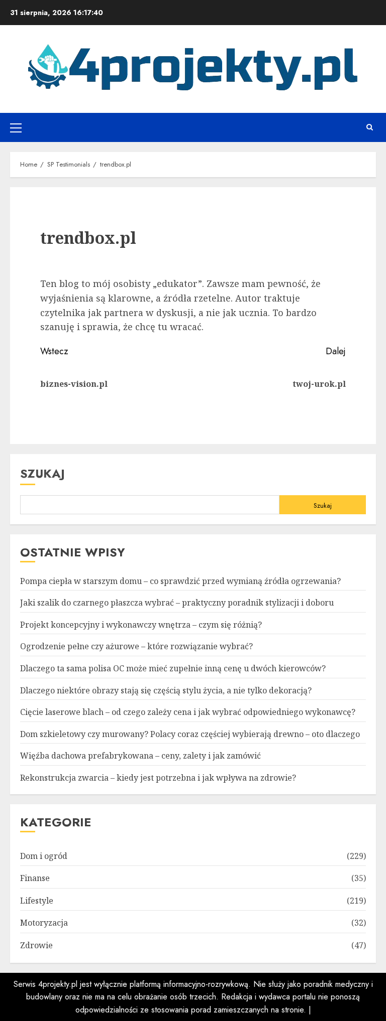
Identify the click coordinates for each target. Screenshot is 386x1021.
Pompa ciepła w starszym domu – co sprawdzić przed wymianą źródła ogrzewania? (180, 581)
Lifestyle (36, 900)
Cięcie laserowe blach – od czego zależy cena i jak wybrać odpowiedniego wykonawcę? (187, 711)
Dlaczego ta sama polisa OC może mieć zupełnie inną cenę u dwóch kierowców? (173, 668)
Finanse (35, 878)
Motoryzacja (44, 922)
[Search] (369, 127)
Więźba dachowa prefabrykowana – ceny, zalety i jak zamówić (140, 755)
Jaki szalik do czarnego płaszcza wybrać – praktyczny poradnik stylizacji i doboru (177, 602)
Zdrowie (36, 945)
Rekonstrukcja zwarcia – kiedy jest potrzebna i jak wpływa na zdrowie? (158, 777)
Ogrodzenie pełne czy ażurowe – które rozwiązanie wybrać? (136, 646)
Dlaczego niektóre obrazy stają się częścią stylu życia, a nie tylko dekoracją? (166, 690)
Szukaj (42, 473)
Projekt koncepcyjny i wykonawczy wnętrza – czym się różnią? (141, 624)
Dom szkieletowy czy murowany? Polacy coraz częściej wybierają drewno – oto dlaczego (190, 734)
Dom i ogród (43, 855)
